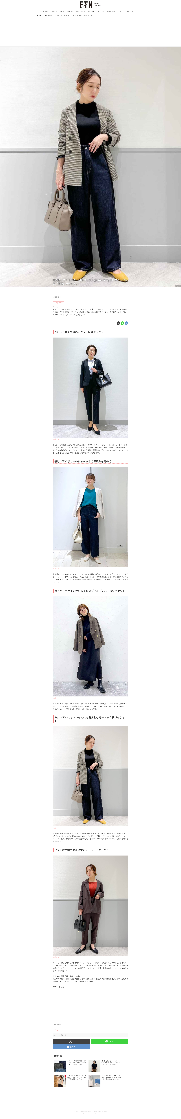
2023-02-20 (57, 297)
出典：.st (177, 286)
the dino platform (93, 1114)
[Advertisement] (90, 31)
